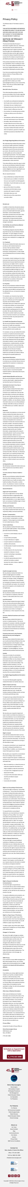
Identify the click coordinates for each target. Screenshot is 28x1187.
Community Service (14, 1133)
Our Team (14, 1127)
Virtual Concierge (14, 1118)
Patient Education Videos (14, 1095)
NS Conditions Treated (14, 1089)
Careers (14, 1137)
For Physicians (14, 1098)
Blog (14, 1131)
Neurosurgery (14, 1087)
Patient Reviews (14, 1114)
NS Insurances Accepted (14, 1110)
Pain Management (14, 1093)
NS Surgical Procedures (14, 1091)
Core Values (14, 1135)
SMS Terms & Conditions (14, 1141)
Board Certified (14, 1129)
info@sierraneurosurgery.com (14, 1157)
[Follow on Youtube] (18, 1176)
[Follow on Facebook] (9, 1176)
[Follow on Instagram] (12, 1176)
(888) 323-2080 (16, 1155)
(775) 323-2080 (16, 1057)
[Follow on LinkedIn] (15, 1176)
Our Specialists (14, 1097)
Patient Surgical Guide (14, 1112)
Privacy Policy (14, 1139)
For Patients (14, 1108)
